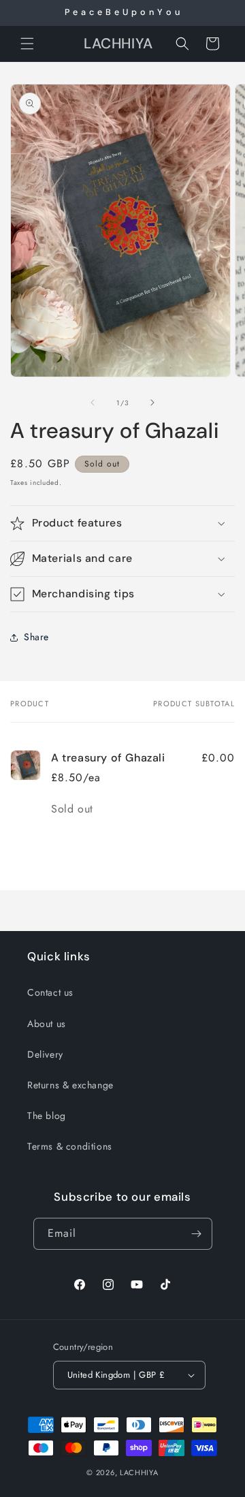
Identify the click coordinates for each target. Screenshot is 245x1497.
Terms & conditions (69, 1146)
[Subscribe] (197, 1234)
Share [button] (36, 637)
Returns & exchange (70, 1085)
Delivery (45, 1054)
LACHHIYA (139, 1472)
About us (46, 1023)
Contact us (50, 992)
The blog (46, 1115)
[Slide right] (152, 402)
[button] (27, 44)
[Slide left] (93, 402)
